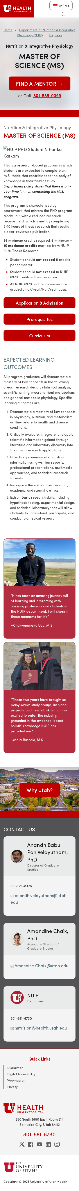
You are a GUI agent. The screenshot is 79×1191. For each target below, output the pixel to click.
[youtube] (39, 1144)
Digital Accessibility (21, 1074)
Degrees (55, 35)
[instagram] (57, 1144)
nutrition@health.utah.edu (40, 1028)
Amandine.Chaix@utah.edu (41, 965)
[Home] (17, 8)
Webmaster (16, 1080)
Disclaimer (15, 1068)
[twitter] (22, 1144)
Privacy (12, 1087)
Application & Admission (39, 303)
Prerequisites (39, 319)
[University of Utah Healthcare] (39, 1108)
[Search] (63, 14)
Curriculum (39, 335)
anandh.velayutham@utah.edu (39, 898)
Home (8, 30)
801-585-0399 (47, 95)
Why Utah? (40, 789)
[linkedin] (48, 1144)
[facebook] (30, 1144)
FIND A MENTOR (37, 83)
